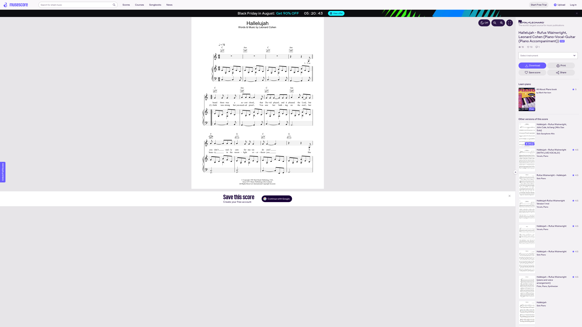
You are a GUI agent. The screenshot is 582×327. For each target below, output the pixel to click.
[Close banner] (577, 13)
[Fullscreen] (509, 23)
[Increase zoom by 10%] (501, 23)
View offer (338, 13)
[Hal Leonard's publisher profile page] (541, 21)
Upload (561, 4)
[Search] (114, 5)
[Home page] (16, 4)
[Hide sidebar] (515, 172)
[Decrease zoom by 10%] (495, 23)
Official (530, 144)
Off (486, 22)
